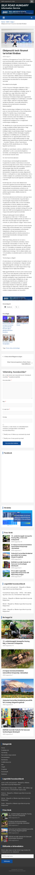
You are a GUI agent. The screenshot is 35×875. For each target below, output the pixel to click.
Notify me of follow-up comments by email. (17, 434)
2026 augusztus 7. (16, 550)
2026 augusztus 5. (16, 568)
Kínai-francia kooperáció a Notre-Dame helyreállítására (19, 363)
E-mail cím (6, 409)
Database (4, 774)
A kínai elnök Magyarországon (13, 356)
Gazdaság (4, 752)
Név (4, 401)
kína (11, 348)
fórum (8, 348)
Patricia (5, 598)
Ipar (2, 764)
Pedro (4, 609)
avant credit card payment (10, 587)
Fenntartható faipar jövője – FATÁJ (13, 593)
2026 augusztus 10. (16, 541)
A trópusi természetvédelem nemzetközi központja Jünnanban (21, 546)
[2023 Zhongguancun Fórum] (23, 319)
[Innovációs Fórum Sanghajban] (9, 337)
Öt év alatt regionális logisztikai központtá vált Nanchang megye (20, 572)
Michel (4, 604)
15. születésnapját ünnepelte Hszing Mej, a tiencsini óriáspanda (21, 537)
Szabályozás (5, 750)
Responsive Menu (32, 1)
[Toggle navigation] (3, 18)
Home (3, 748)
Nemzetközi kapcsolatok (8, 755)
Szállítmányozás (6, 762)
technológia (16, 348)
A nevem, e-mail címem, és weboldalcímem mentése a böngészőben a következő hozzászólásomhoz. (15, 428)
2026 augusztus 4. (16, 576)
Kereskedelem (5, 757)
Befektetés (4, 760)
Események (4, 771)
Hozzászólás (7, 380)
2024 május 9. (7, 56)
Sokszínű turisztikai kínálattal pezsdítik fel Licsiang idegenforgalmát (21, 555)
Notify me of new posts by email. (14, 438)
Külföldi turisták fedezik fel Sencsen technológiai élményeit (21, 564)
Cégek (3, 767)
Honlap (5, 417)
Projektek (4, 769)
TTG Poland (20, 869)
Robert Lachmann (21, 870)
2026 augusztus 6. (16, 559)
